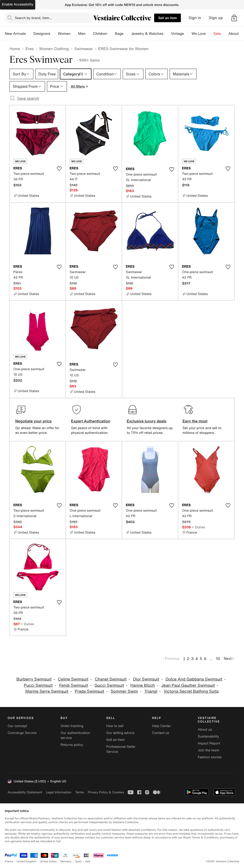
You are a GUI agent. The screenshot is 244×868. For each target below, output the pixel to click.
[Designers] (54, 34)
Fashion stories (209, 757)
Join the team (208, 750)
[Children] (111, 34)
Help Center (161, 725)
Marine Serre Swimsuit (46, 691)
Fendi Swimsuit (73, 685)
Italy (88, 861)
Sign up (216, 17)
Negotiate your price (33, 421)
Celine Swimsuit (73, 679)
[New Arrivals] (29, 34)
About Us (236, 33)
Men (82, 33)
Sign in (194, 17)
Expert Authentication (90, 421)
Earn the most (195, 421)
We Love (199, 33)
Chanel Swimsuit (111, 679)
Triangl (150, 691)
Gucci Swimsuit (109, 685)
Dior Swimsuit (146, 679)
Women (64, 33)
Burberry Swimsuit (34, 679)
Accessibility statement (25, 792)
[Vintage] (188, 34)
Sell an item (167, 17)
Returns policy (72, 744)
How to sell (114, 725)
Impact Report (209, 743)
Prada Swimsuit (89, 691)
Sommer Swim (124, 691)
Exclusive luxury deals (146, 421)
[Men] (89, 34)
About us (205, 729)
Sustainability (208, 736)
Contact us (160, 732)
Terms (79, 792)
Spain (78, 861)
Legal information (58, 792)
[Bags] (127, 34)
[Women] (74, 34)
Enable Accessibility (17, 4)
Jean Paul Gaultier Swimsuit (188, 685)
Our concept (17, 725)
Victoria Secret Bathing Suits (191, 691)
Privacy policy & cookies (106, 792)
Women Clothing (54, 49)
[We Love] (210, 34)
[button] (234, 18)
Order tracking (72, 725)
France (9, 861)
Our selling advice (120, 732)
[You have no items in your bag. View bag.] (234, 18)
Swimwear (83, 49)
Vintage (177, 33)
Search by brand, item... (33, 17)
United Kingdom (27, 861)
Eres (29, 49)
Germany (65, 861)
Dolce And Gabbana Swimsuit (194, 679)
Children (100, 33)
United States (48, 861)
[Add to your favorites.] (59, 169)
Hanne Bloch (142, 685)
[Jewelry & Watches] (167, 34)
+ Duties (198, 527)
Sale (217, 33)
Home (15, 49)
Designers (41, 33)
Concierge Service (22, 732)
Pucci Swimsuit (38, 685)
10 (218, 658)
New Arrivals (15, 33)
